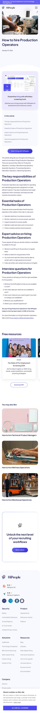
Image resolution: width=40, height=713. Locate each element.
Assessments (24, 613)
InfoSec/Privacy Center (9, 630)
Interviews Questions (27, 655)
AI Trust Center (7, 626)
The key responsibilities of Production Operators (17, 123)
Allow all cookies (20, 708)
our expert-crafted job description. (22, 318)
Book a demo (20, 550)
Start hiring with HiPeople (20, 151)
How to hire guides (26, 659)
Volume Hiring (6, 659)
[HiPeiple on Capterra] (10, 594)
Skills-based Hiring (8, 655)
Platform (23, 621)
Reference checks (26, 617)
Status (4, 613)
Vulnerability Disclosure (9, 617)
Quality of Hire (6, 663)
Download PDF (19, 385)
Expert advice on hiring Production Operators (16, 133)
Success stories (25, 667)
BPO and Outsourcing (9, 651)
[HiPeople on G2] (8, 586)
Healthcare (5, 642)
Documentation (25, 671)
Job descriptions (25, 663)
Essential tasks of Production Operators (18, 128)
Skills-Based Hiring (26, 651)
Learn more (17, 702)
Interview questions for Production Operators (16, 140)
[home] (8, 7)
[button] (36, 7)
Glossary (23, 646)
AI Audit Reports (7, 621)
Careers (4, 684)
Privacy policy (6, 688)
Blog (21, 642)
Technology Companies (9, 646)
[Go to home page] (11, 577)
